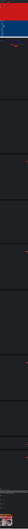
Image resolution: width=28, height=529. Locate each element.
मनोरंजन (2, 35)
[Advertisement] (14, 15)
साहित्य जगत (2, 30)
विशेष (2, 29)
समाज (2, 31)
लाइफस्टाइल (2, 33)
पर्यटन (2, 34)
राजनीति (2, 27)
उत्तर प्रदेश (2, 23)
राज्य (1, 24)
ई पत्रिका (2, 36)
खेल (1, 28)
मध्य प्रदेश (4, 26)
